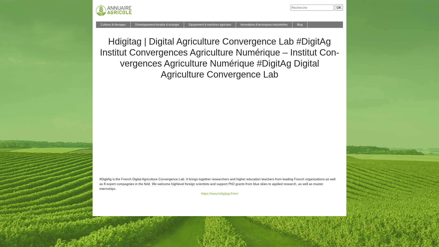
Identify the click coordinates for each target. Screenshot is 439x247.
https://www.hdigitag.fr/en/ (219, 193)
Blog (300, 24)
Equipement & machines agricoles (210, 24)
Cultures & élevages (113, 24)
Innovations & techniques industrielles (264, 24)
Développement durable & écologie (157, 24)
